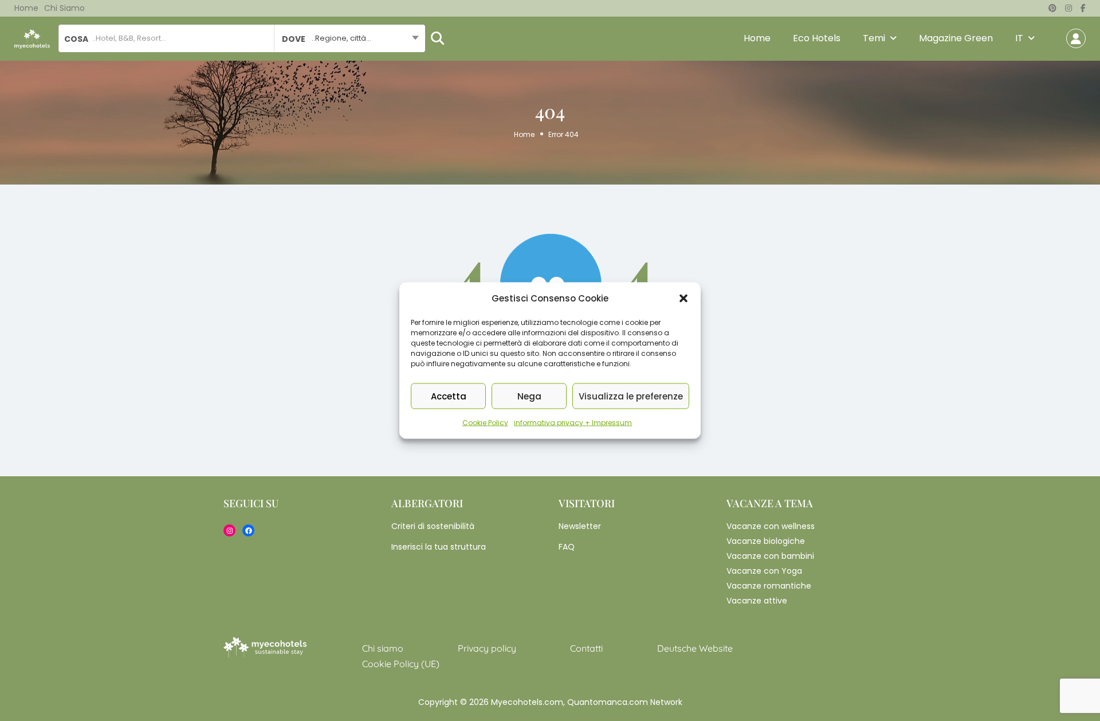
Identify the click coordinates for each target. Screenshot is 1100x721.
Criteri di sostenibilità (432, 526)
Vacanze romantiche (768, 585)
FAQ (567, 546)
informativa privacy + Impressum (573, 423)
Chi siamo (64, 8)
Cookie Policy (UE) (400, 663)
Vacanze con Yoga (764, 571)
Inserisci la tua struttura (438, 546)
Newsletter (580, 526)
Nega (529, 396)
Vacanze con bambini (770, 556)
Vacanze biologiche (765, 541)
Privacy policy (487, 648)
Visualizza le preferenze (631, 396)
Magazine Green (956, 38)
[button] (683, 298)
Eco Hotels (816, 38)
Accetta (448, 396)
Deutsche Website (695, 648)
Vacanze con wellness (770, 526)
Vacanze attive (756, 600)
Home (26, 8)
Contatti (586, 648)
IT (1019, 38)
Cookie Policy (485, 423)
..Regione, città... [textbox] (341, 38)
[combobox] (349, 38)
